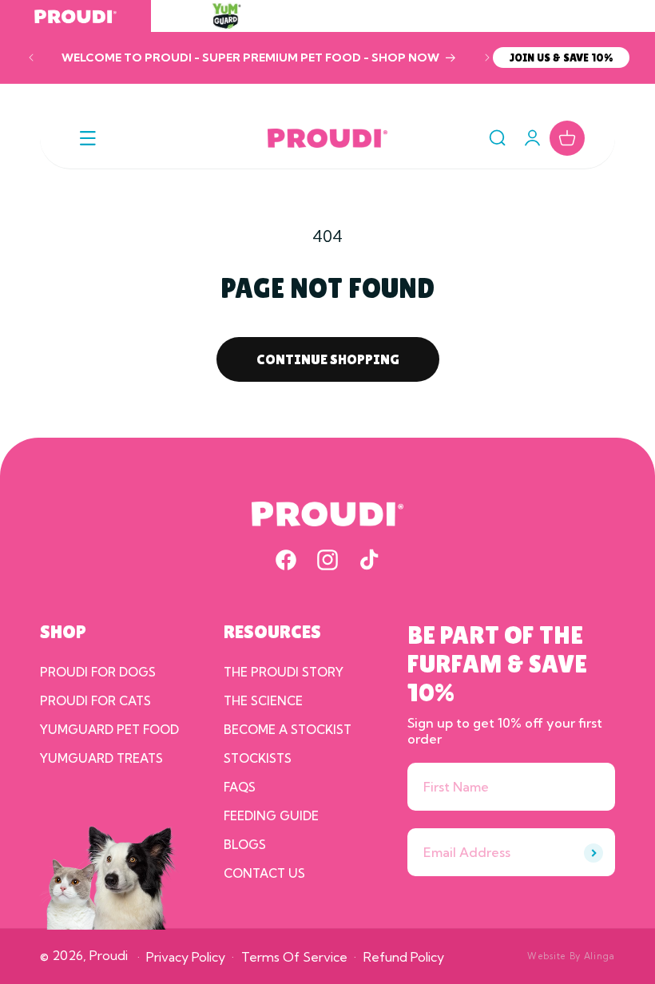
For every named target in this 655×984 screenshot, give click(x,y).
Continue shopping (327, 359)
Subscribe (593, 853)
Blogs (245, 844)
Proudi (108, 955)
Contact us (264, 873)
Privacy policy (185, 957)
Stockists (258, 758)
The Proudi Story (283, 672)
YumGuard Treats (101, 758)
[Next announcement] (487, 57)
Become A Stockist (287, 729)
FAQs (240, 787)
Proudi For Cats (95, 700)
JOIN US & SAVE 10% (561, 57)
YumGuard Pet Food (109, 729)
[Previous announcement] (31, 57)
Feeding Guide (271, 815)
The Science (263, 700)
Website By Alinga (571, 956)
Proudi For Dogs (98, 672)
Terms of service (294, 957)
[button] (87, 138)
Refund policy (403, 957)
